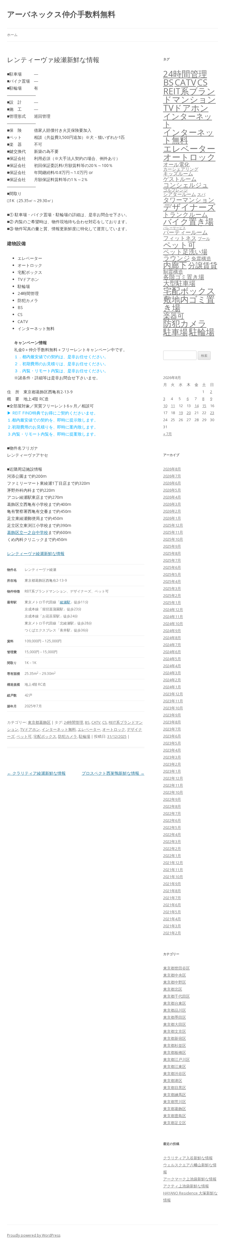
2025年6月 (172, 567)
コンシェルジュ (185, 184)
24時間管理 (73, 722)
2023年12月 (173, 694)
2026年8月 (172, 469)
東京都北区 (172, 989)
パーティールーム (185, 232)
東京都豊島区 (174, 1115)
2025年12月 (173, 525)
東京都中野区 (174, 982)
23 (212, 412)
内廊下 (175, 265)
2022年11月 (173, 785)
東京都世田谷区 (176, 968)
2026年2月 (172, 511)
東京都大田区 (174, 1024)
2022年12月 (173, 778)
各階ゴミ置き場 (183, 277)
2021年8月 (172, 890)
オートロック (113, 729)
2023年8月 (172, 722)
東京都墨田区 (174, 1017)
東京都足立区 (174, 1122)
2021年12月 (173, 862)
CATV (95, 722)
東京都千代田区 (176, 996)
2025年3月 (172, 588)
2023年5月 (172, 743)
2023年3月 (172, 757)
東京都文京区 (174, 1031)
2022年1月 (172, 855)
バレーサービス (174, 228)
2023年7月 (172, 729)
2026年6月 (172, 483)
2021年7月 (172, 897)
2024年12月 (173, 609)
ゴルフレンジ (175, 190)
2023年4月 (172, 750)
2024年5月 (172, 658)
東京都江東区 (174, 1066)
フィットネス (180, 238)
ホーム (12, 34)
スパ (201, 194)
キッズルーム (178, 173)
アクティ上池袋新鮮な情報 (186, 1186)
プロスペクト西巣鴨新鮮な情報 (113, 773)
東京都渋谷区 (174, 1073)
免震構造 (201, 258)
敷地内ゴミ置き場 (189, 303)
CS (104, 722)
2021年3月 (172, 925)
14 (197, 405)
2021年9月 (172, 883)
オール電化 (176, 164)
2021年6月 (172, 904)
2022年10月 (173, 792)
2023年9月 (172, 715)
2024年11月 (173, 616)
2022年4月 (172, 834)
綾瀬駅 (65, 602)
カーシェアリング (180, 169)
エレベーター (89, 729)
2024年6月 (172, 651)
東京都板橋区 (174, 1052)
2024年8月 (172, 637)
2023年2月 (172, 764)
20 (189, 412)
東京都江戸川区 (176, 1059)
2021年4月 (172, 918)
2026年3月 (172, 504)
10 (165, 405)
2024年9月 (172, 630)
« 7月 (167, 433)
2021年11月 (173, 869)
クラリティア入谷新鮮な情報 (188, 1157)
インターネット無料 (59, 729)
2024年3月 (172, 672)
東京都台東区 (174, 1003)
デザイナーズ (189, 207)
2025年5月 (172, 574)
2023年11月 (173, 701)
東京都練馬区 (174, 1094)
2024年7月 (172, 644)
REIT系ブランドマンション (189, 95)
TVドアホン (30, 729)
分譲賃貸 (202, 265)
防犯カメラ (67, 736)
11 (173, 405)
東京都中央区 (174, 975)
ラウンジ (176, 257)
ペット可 (24, 736)
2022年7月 (172, 813)
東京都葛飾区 (39, 722)
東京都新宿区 (174, 1038)
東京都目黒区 (174, 1087)
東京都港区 (172, 1080)
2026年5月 (172, 490)
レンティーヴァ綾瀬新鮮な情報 (35, 553)
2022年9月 (172, 799)
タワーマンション (188, 200)
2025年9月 (172, 546)
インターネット (187, 120)
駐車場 (175, 332)
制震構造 (173, 271)
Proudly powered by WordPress (33, 1235)
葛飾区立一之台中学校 (27, 532)
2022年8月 (172, 806)
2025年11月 (173, 532)
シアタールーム (179, 194)
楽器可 (173, 315)
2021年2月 (172, 933)
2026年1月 (172, 518)
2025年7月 (172, 560)
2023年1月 (172, 771)
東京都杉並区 (174, 1045)
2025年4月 (172, 581)
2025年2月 (172, 595)
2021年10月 (173, 876)
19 (181, 412)
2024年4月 (172, 665)
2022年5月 (172, 827)
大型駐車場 (179, 283)
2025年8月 (172, 553)
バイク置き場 (188, 221)
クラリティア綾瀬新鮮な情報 (36, 773)
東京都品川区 (174, 1010)
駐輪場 (84, 736)
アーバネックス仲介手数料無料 (61, 14)
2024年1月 (172, 686)
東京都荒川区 (174, 1101)
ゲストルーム (180, 179)
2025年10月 (173, 539)
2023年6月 (172, 736)
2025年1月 (172, 602)
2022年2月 (172, 848)
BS (87, 722)
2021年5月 (172, 911)
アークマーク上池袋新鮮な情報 (190, 1179)
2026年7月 (172, 476)
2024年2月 (172, 679)
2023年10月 (173, 708)
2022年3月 (172, 841)
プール (204, 238)
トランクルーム (185, 214)
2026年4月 (172, 497)
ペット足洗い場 (185, 252)
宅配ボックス (44, 736)
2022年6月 (172, 820)
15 (204, 405)
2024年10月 (173, 623)
